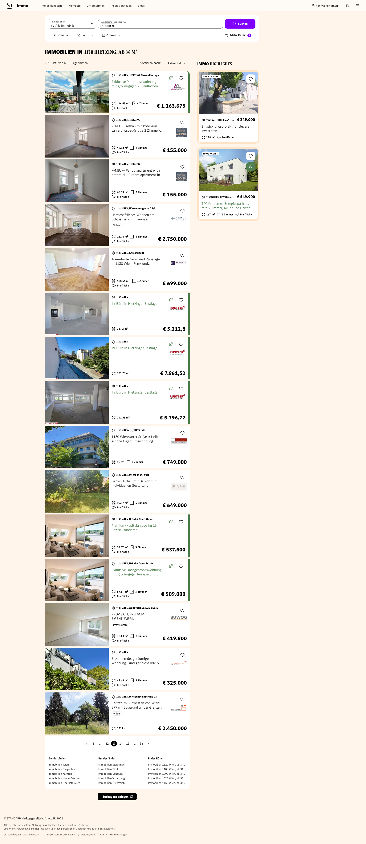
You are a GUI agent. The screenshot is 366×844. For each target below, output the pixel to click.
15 (127, 743)
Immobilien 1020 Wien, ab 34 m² (167, 778)
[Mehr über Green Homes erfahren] (170, 78)
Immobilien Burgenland (62, 769)
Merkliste (75, 5)
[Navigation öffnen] (357, 5)
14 (120, 743)
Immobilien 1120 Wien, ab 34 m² (167, 764)
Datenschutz (88, 834)
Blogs (141, 5)
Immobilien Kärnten (60, 773)
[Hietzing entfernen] (102, 26)
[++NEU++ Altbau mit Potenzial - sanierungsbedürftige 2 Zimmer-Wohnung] (117, 136)
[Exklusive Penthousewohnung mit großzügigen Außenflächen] (116, 92)
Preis (61, 35)
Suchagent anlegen (115, 796)
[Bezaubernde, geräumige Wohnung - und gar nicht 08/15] (117, 669)
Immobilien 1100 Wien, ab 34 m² (167, 769)
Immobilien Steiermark (111, 764)
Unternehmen (96, 5)
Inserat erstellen (121, 5)
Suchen (243, 24)
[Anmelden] (347, 5)
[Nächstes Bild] (102, 92)
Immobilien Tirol (108, 769)
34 (141, 743)
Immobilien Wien (59, 764)
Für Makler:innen (327, 5)
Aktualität (174, 63)
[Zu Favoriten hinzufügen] (181, 78)
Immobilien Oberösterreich (64, 782)
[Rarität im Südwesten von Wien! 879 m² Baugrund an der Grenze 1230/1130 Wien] (117, 713)
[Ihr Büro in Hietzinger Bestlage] (116, 314)
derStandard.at (31, 834)
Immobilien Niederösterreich (65, 778)
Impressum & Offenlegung (61, 834)
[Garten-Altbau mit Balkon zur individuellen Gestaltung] (117, 491)
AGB (102, 834)
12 (107, 743)
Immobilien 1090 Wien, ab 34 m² (167, 773)
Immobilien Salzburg (110, 773)
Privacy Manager (118, 834)
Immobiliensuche (52, 5)
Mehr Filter (240, 35)
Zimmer (111, 35)
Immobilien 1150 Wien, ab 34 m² (167, 782)
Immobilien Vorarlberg (111, 778)
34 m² (86, 35)
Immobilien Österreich (111, 782)
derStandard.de (12, 834)
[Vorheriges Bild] (51, 92)
